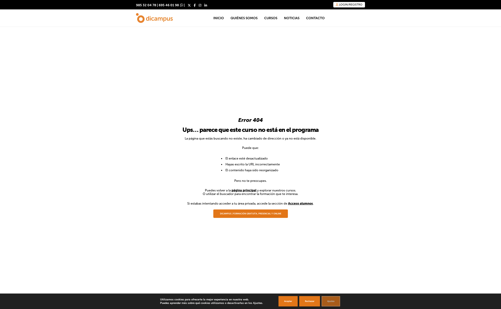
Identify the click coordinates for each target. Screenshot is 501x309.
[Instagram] (200, 5)
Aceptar (288, 301)
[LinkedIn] (205, 5)
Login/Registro (350, 4)
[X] (189, 5)
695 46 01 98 (169, 5)
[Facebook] (195, 5)
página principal (244, 190)
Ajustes (330, 301)
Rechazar (309, 301)
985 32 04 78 (146, 5)
